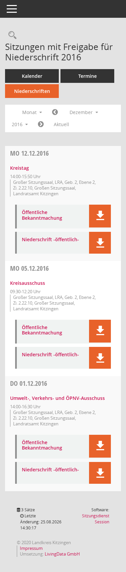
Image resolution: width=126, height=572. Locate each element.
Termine (87, 76)
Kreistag (19, 168)
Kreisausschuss (27, 283)
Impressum (31, 548)
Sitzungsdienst (95, 519)
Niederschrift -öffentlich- (50, 240)
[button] (100, 216)
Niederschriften (32, 91)
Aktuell (61, 124)
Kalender (32, 76)
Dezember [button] (82, 112)
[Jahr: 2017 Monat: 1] (41, 124)
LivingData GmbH (62, 554)
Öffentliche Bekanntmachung (42, 215)
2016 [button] (18, 124)
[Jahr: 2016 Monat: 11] (55, 112)
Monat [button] (30, 112)
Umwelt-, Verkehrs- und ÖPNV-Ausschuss (57, 398)
